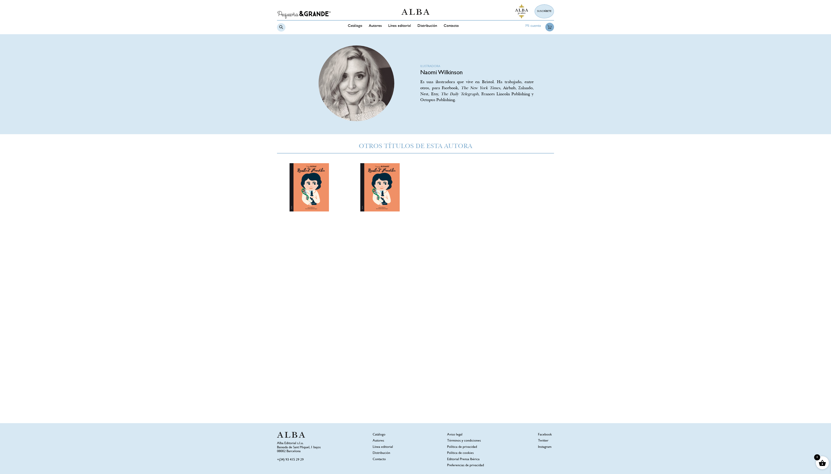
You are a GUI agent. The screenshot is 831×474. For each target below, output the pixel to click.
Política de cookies (460, 453)
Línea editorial (399, 26)
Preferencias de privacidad (465, 465)
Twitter (543, 440)
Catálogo (355, 26)
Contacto (451, 26)
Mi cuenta (533, 26)
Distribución (427, 26)
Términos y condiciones (464, 440)
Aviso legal (454, 434)
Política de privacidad (462, 447)
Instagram (544, 447)
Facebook (545, 434)
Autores (375, 26)
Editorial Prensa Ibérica (463, 459)
